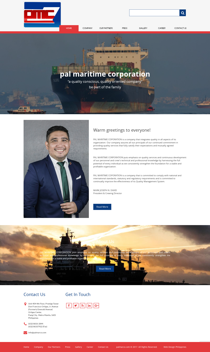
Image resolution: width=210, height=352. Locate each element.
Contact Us (180, 28)
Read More (102, 206)
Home (69, 28)
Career (161, 28)
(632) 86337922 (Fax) (37, 326)
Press (124, 28)
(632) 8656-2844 (35, 323)
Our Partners (106, 28)
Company (87, 28)
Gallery (143, 28)
